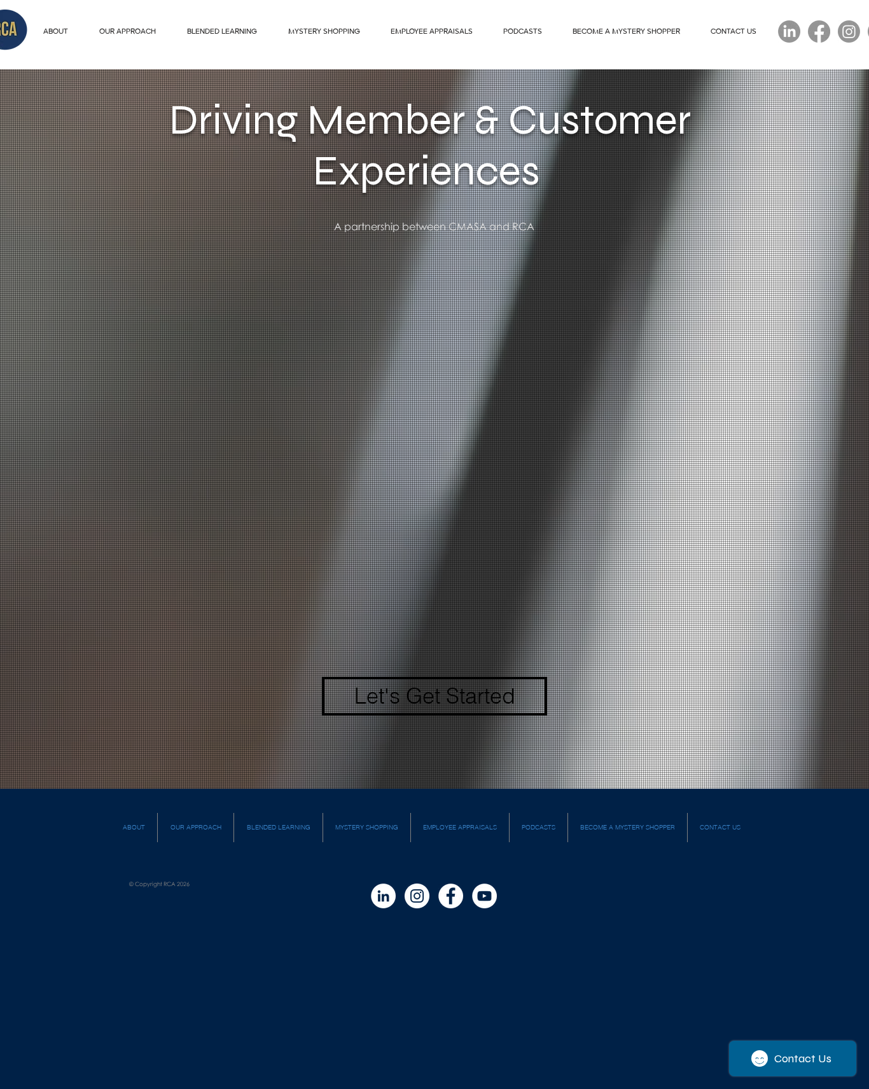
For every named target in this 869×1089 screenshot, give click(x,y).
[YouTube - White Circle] (484, 896)
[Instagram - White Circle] (417, 896)
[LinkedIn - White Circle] (383, 896)
